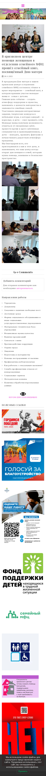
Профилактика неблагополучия (19, 362)
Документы (9, 306)
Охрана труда (11, 347)
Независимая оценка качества (19, 333)
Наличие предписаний (15, 337)
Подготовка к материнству (17, 355)
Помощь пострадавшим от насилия (21, 358)
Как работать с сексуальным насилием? (23, 365)
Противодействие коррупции (18, 344)
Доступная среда (12, 314)
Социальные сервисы (14, 375)
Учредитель (10, 303)
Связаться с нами (12, 340)
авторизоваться (24, 288)
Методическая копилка (15, 379)
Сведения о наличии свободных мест (22, 310)
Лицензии (9, 351)
